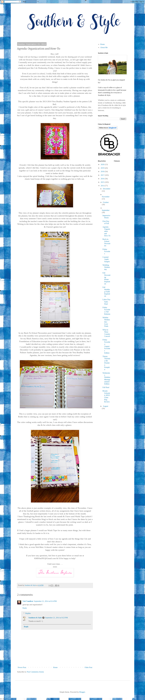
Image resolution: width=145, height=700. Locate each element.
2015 (103, 182)
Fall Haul (106, 387)
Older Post (88, 667)
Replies (28, 613)
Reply (25, 608)
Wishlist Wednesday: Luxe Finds (106, 322)
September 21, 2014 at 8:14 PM (45, 601)
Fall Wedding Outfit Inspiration (106, 291)
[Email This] (50, 585)
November (105, 197)
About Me (104, 47)
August (105, 406)
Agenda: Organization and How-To (106, 231)
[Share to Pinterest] (58, 585)
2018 (103, 171)
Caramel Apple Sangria (106, 259)
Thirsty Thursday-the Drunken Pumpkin (106, 362)
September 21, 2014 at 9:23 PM (56, 618)
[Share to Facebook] (56, 585)
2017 (103, 175)
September (105, 210)
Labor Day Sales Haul (106, 302)
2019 (103, 168)
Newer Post (22, 667)
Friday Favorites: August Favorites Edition (106, 346)
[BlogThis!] (52, 585)
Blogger (82, 692)
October (106, 202)
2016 (103, 179)
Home (55, 667)
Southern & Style (35, 618)
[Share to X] (54, 585)
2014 (103, 186)
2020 (103, 164)
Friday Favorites (106, 251)
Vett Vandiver (28, 601)
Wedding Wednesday (106, 267)
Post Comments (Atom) (35, 672)
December (106, 189)
